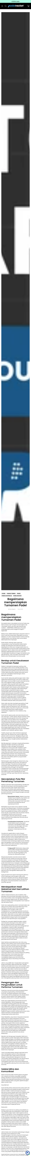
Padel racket (17, 595)
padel (19, 593)
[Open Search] (5, 6)
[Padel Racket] (15, 6)
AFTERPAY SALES (15, 1)
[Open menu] (2, 6)
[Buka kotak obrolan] (28, 1153)
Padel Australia (7, 595)
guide (3, 593)
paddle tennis (11, 593)
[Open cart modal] (28, 6)
